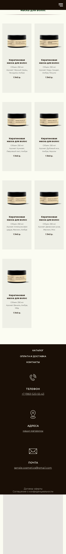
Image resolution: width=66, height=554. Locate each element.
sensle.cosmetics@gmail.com (33, 467)
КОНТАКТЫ (33, 362)
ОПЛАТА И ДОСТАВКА (33, 356)
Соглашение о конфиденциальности (33, 491)
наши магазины (33, 430)
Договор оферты (33, 488)
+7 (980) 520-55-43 (33, 393)
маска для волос (33, 10)
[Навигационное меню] (61, 4)
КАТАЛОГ (37, 350)
